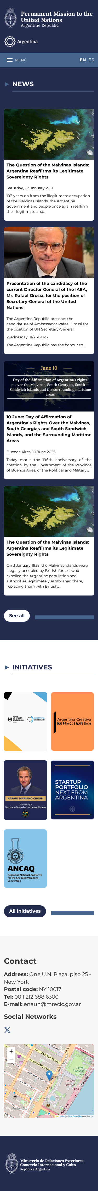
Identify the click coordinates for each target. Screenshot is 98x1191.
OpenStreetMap (75, 1116)
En (83, 59)
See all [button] (17, 616)
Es (91, 59)
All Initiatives (25, 911)
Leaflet (61, 1116)
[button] (49, 1075)
